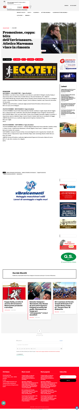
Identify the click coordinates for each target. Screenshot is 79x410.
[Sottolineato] (21, 348)
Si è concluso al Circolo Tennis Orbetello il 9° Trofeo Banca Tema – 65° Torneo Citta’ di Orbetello (68, 105)
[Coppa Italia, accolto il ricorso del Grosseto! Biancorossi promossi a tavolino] (14, 291)
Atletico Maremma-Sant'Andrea (13, 172)
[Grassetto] (18, 348)
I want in (68, 380)
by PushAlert (10, 8)
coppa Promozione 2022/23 (9, 174)
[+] (34, 348)
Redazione (32, 317)
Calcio (43, 50)
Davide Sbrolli (6, 28)
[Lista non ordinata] (26, 348)
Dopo (20, 7)
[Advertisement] (30, 157)
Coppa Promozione (41, 172)
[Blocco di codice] (30, 348)
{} (33, 348)
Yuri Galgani (7, 310)
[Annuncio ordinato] (24, 348)
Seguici (25, 7)
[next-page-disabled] (20, 17)
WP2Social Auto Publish (35, 409)
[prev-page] (18, 17)
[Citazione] (28, 348)
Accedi (60, 340)
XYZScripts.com (45, 409)
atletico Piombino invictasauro (29, 172)
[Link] (31, 348)
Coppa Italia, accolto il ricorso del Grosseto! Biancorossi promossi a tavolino (68, 90)
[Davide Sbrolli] (8, 273)
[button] (66, 5)
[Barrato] (23, 348)
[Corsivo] (19, 348)
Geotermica (19, 174)
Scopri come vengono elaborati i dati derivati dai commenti (48, 351)
